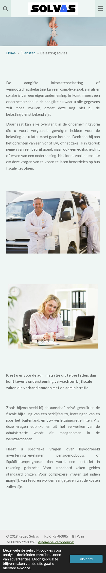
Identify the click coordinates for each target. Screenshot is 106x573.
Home (11, 53)
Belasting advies (53, 53)
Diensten (27, 53)
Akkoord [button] (86, 559)
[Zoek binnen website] (5, 8)
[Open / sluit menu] (100, 8)
